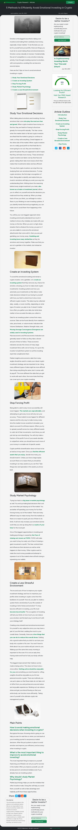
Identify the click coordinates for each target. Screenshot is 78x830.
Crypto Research (22, 2)
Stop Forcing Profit (19, 84)
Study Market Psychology (21, 87)
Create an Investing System (22, 81)
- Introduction (62, 115)
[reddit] (22, 795)
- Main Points (62, 144)
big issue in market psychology (34, 500)
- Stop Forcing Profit (62, 129)
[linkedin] (25, 795)
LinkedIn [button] (70, 2)
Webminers (10, 2)
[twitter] (16, 795)
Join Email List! (39, 821)
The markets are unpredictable (31, 411)
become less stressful (17, 612)
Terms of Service (44, 828)
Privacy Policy (56, 828)
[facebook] (19, 795)
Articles (32, 2)
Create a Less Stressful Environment (25, 90)
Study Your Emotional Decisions (23, 78)
